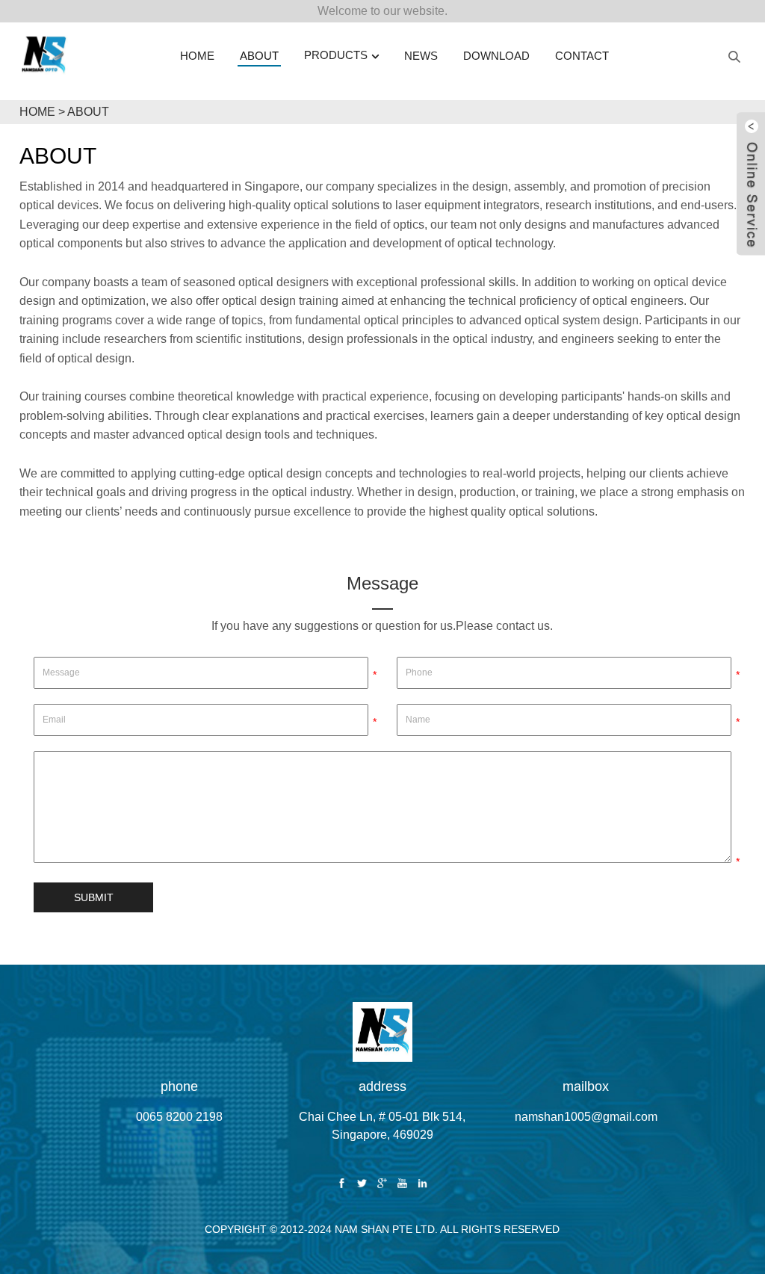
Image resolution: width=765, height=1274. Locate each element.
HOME (37, 111)
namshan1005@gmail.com (586, 1116)
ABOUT (88, 111)
